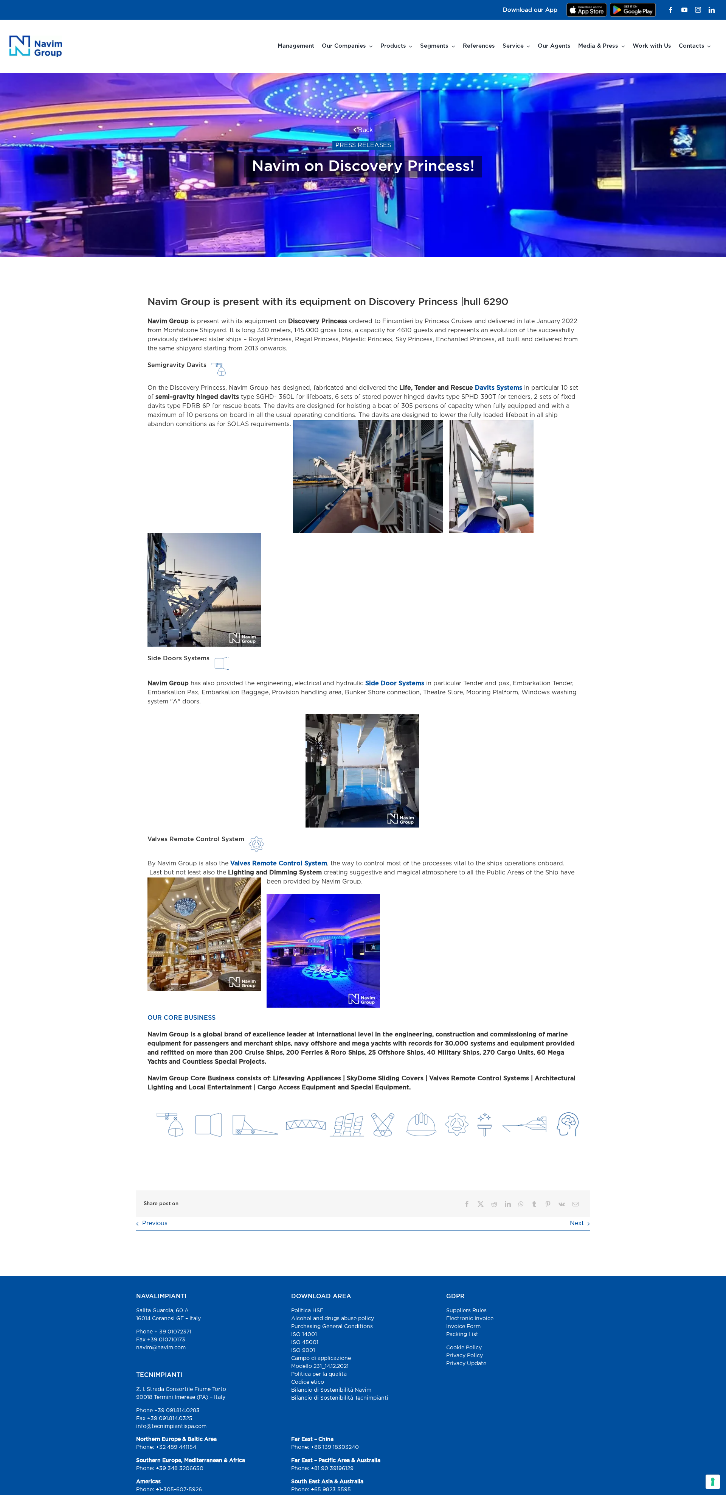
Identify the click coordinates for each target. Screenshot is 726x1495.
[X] (480, 1204)
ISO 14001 (304, 1334)
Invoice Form (463, 1326)
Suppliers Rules (466, 1310)
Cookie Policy (464, 1348)
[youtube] (684, 10)
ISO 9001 (303, 1350)
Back (364, 130)
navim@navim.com (161, 1348)
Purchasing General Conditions (332, 1326)
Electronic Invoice (469, 1318)
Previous (155, 1223)
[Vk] (562, 1204)
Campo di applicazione (321, 1358)
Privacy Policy (464, 1355)
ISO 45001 (304, 1342)
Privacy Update (466, 1363)
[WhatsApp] (521, 1204)
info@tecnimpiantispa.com (171, 1426)
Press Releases (363, 145)
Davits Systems (499, 388)
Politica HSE (307, 1310)
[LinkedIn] (508, 1204)
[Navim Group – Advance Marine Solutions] (35, 38)
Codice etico (307, 1382)
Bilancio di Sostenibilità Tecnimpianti (339, 1398)
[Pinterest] (548, 1204)
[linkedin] (712, 10)
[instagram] (698, 10)
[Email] (575, 1204)
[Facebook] (467, 1204)
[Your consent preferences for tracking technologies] (713, 1482)
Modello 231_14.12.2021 (320, 1366)
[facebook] (671, 10)
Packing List (462, 1334)
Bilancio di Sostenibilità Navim (331, 1390)
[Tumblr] (534, 1204)
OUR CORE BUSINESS (181, 1018)
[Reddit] (494, 1204)
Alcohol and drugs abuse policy (332, 1318)
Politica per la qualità (319, 1374)
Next (577, 1223)
